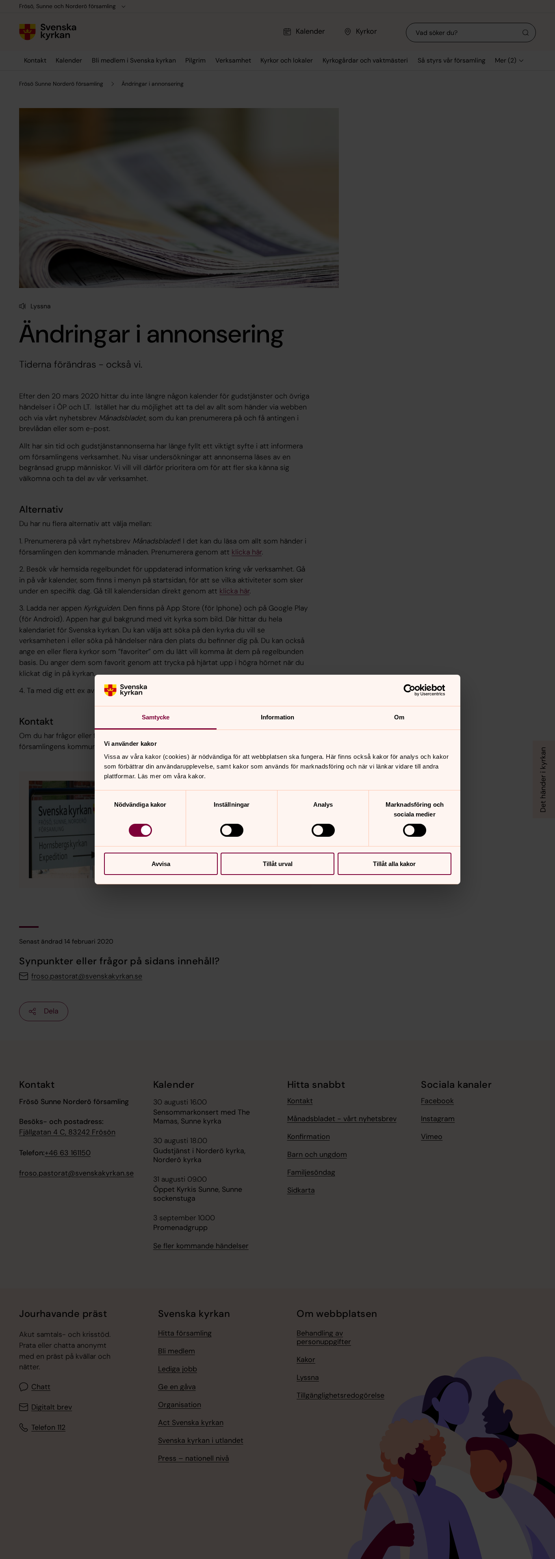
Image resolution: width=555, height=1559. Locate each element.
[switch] (231, 830)
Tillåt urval (278, 863)
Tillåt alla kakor (394, 863)
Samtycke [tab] (156, 717)
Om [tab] (399, 717)
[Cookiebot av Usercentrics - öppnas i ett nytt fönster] (415, 690)
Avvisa (161, 863)
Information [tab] (277, 717)
